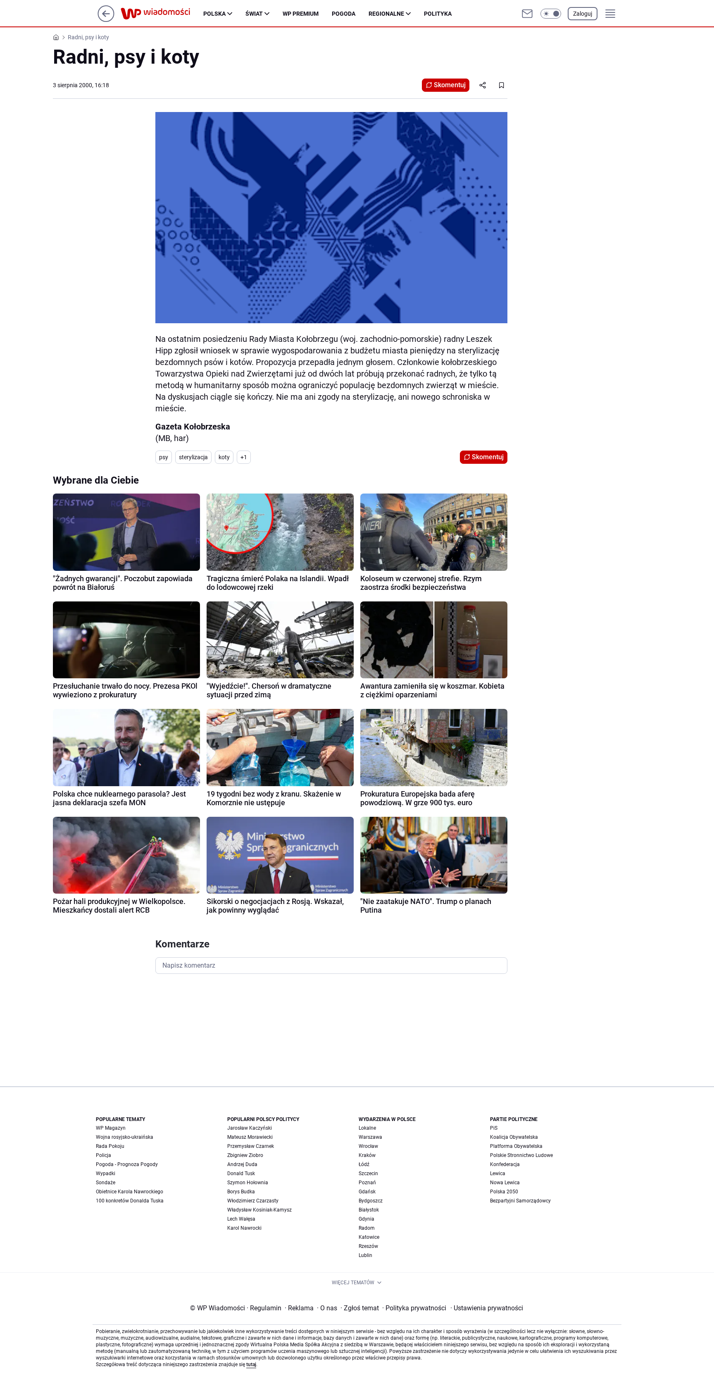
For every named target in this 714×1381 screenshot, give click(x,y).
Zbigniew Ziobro (245, 1155)
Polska (214, 13)
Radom (367, 1228)
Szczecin (368, 1173)
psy (163, 457)
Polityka (438, 13)
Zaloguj (582, 13)
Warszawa (370, 1137)
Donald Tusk (241, 1173)
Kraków (367, 1155)
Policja (103, 1155)
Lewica (497, 1173)
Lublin (365, 1255)
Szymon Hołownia (247, 1182)
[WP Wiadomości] (162, 13)
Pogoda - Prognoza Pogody (127, 1164)
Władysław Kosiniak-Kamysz (259, 1210)
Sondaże (105, 1182)
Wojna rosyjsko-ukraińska (124, 1137)
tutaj (251, 1364)
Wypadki (105, 1173)
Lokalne (367, 1128)
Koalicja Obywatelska (514, 1137)
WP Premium (301, 13)
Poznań (367, 1182)
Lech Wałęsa (241, 1219)
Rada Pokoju (110, 1146)
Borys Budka (241, 1192)
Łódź (364, 1164)
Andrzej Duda (242, 1164)
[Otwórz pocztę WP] (527, 13)
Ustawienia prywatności (486, 1308)
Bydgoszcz (371, 1201)
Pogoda (343, 13)
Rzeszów (368, 1246)
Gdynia (366, 1219)
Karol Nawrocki (244, 1228)
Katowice (369, 1237)
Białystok (369, 1210)
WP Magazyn (111, 1128)
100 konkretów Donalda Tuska (130, 1201)
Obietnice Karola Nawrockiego (129, 1192)
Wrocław (368, 1146)
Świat (254, 13)
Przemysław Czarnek (250, 1146)
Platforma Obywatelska (516, 1146)
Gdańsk (367, 1192)
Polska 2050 (504, 1192)
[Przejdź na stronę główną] (106, 20)
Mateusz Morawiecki (250, 1137)
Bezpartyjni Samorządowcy (520, 1201)
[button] (550, 14)
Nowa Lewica (505, 1182)
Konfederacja (505, 1164)
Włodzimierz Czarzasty (252, 1201)
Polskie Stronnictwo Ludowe (521, 1155)
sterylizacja (193, 457)
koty (224, 457)
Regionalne (386, 13)
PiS (493, 1128)
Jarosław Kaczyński (249, 1128)
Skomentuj (450, 85)
